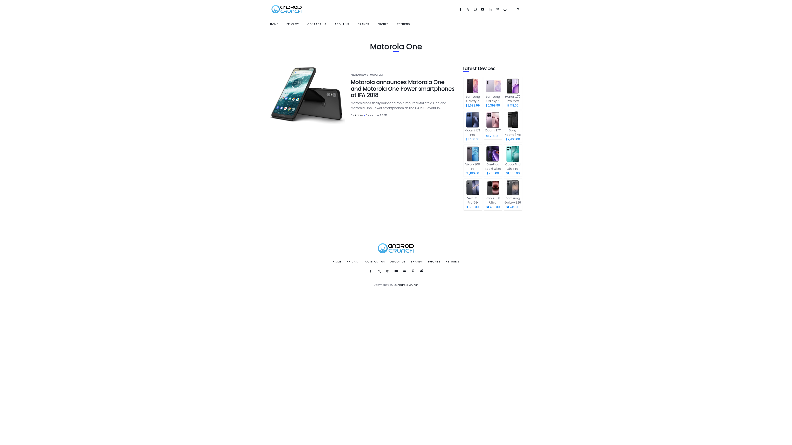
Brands (363, 24)
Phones (383, 24)
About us (342, 24)
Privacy (292, 24)
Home (274, 24)
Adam (359, 115)
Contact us (316, 24)
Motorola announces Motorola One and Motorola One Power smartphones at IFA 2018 (403, 88)
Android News (359, 75)
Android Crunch (407, 285)
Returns (403, 24)
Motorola (376, 75)
